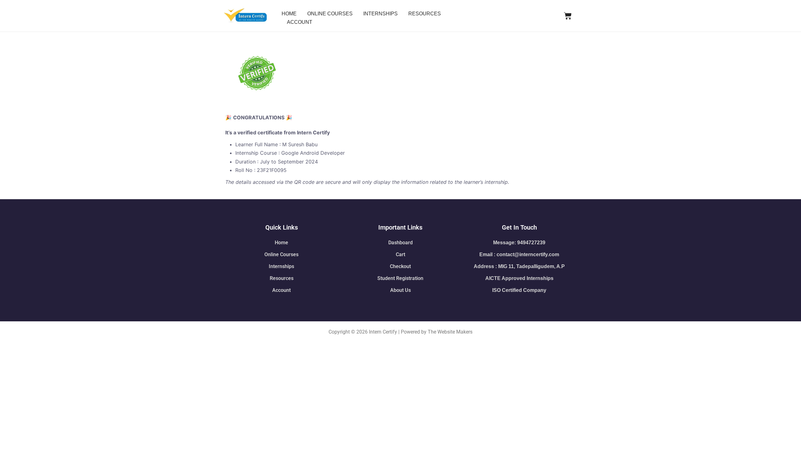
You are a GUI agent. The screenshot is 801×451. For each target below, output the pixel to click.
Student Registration (400, 278)
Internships (281, 266)
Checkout (400, 266)
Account (281, 290)
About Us (400, 290)
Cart (400, 254)
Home (281, 243)
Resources (281, 278)
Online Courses (281, 254)
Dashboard (400, 243)
